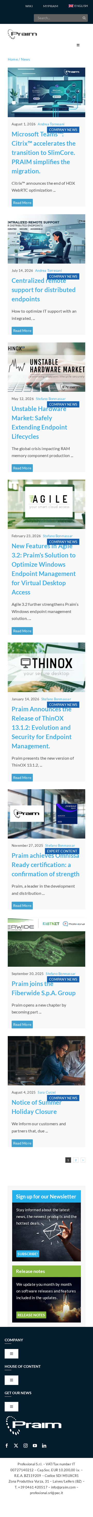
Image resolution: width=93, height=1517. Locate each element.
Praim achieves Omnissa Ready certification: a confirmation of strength (46, 865)
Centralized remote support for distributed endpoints (44, 290)
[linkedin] (44, 1446)
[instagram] (26, 1446)
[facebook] (7, 1446)
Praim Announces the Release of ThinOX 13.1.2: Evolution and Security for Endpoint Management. (42, 727)
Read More (22, 202)
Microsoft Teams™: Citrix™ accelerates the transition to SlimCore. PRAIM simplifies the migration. (44, 152)
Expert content (62, 851)
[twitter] (16, 1446)
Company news (63, 130)
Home (13, 59)
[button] (78, 6)
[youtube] (35, 1446)
